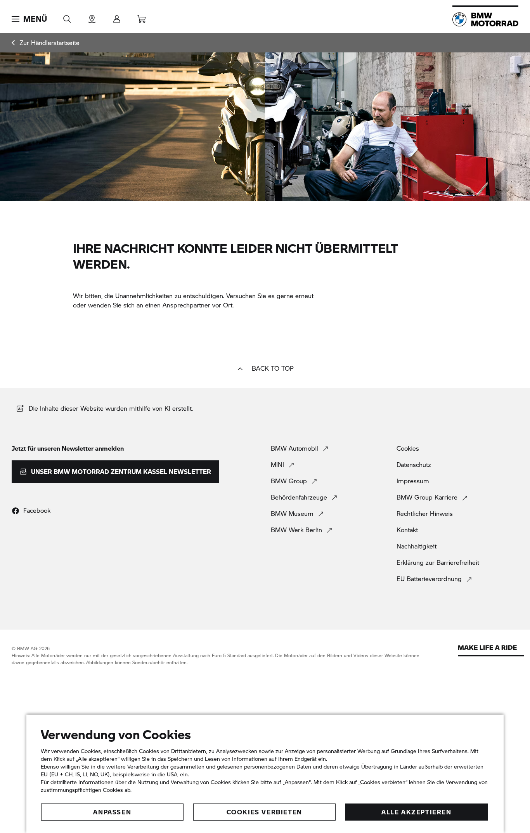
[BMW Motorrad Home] (485, 19)
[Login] (116, 16)
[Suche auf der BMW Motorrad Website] (67, 16)
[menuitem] (46, 42)
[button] (29, 19)
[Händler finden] (92, 16)
